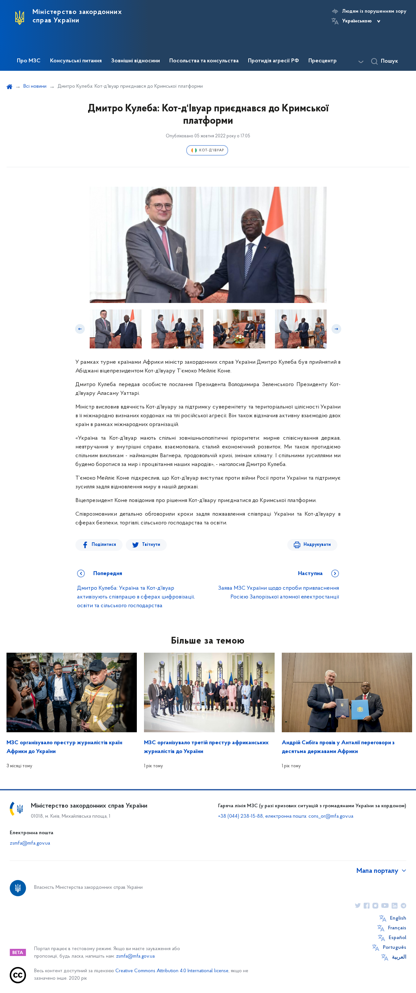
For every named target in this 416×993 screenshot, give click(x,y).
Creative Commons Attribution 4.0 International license (171, 971)
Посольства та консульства (204, 61)
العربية (399, 957)
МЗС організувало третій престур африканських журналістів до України (206, 747)
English (398, 918)
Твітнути (151, 544)
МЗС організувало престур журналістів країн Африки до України (64, 747)
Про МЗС (29, 61)
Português (394, 947)
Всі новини (34, 86)
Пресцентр (322, 61)
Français (397, 928)
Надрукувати (317, 544)
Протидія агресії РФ (273, 61)
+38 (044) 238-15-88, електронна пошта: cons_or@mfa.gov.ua (285, 816)
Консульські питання (76, 61)
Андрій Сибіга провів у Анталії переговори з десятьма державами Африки (338, 747)
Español (397, 937)
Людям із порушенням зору (374, 11)
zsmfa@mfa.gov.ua (30, 843)
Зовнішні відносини (135, 61)
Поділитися (104, 544)
